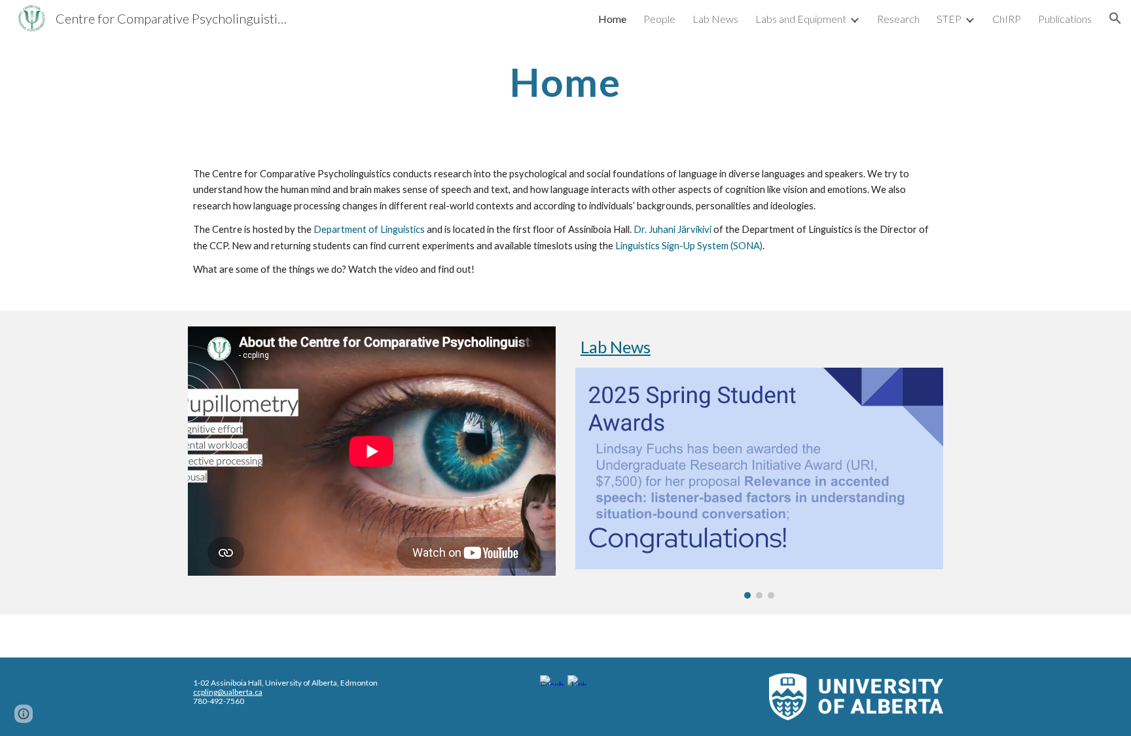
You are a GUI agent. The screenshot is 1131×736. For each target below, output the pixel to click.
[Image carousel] (759, 483)
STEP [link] (949, 18)
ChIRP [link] (1006, 18)
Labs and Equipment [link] (800, 18)
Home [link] (612, 18)
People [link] (659, 18)
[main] (565, 82)
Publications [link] (1065, 18)
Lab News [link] (715, 18)
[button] (1115, 18)
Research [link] (898, 18)
